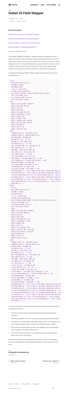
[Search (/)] (59, 5)
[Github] (9, 354)
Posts (10, 10)
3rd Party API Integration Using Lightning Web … (24, 39)
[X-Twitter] (15, 354)
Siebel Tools (12, 21)
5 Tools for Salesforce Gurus (17, 51)
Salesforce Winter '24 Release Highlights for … (23, 47)
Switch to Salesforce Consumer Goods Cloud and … (24, 43)
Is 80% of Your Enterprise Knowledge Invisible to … (24, 34)
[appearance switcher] (53, 388)
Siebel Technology (21, 21)
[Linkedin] (12, 354)
